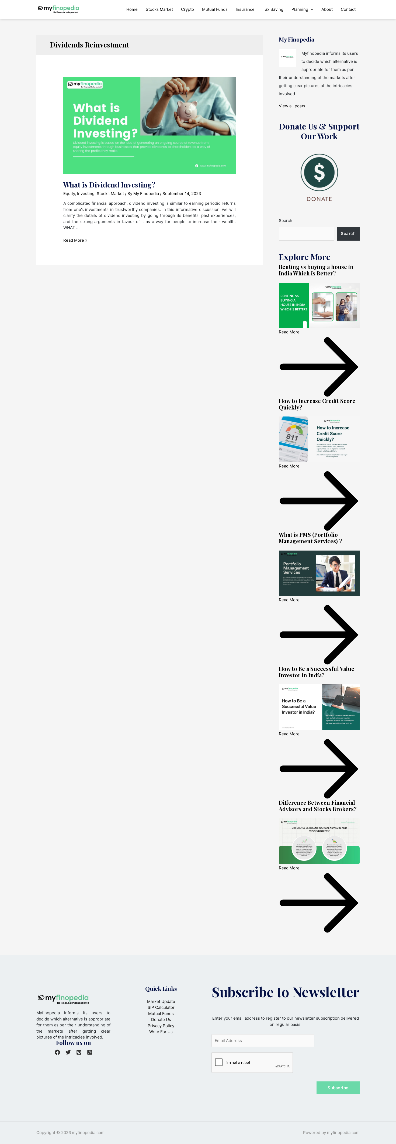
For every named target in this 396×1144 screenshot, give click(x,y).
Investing (86, 193)
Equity (69, 193)
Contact (348, 9)
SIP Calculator (161, 1007)
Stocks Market (159, 9)
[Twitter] (68, 1052)
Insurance (245, 9)
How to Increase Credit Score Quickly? (317, 404)
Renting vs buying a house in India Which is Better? (316, 270)
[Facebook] (57, 1052)
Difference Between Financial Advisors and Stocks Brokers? (318, 805)
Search (285, 220)
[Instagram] (89, 1052)
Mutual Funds (215, 9)
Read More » (75, 240)
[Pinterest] (79, 1052)
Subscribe (338, 1087)
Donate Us (161, 1019)
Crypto (187, 9)
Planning (299, 9)
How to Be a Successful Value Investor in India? (316, 672)
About (327, 9)
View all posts (292, 105)
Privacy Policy (161, 1025)
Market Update (161, 1001)
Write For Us (161, 1031)
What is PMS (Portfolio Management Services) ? (310, 538)
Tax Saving (273, 9)
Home (132, 9)
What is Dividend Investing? (109, 184)
